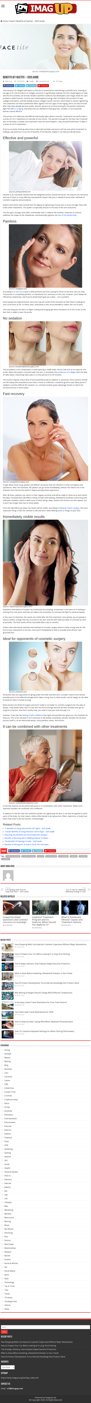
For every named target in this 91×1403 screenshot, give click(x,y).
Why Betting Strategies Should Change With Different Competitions (43, 993)
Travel (7, 1294)
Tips (6, 1290)
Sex (5, 1267)
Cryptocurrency (11, 1099)
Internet (7, 1183)
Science (7, 1259)
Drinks (7, 1107)
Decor (6, 1103)
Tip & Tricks (9, 1286)
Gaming (7, 1153)
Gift (6, 1160)
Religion (7, 1252)
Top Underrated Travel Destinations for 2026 (34, 1012)
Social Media (9, 1271)
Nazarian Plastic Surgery (69, 508)
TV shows (8, 1297)
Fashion (7, 1134)
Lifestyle (8, 1202)
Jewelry (7, 1187)
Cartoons (8, 1077)
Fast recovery (51, 856)
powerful (83, 856)
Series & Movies (11, 1263)
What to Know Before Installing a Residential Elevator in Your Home (43, 973)
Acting (7, 1050)
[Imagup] (45, 8)
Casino (7, 1080)
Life (6, 1198)
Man (6, 1206)
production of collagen (67, 372)
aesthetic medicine (13, 856)
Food (6, 1141)
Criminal (8, 1096)
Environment (9, 1122)
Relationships (10, 1248)
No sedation (63, 856)
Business (8, 1069)
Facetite (40, 856)
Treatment (5, 859)
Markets (7, 1214)
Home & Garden (11, 1172)
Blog (6, 1065)
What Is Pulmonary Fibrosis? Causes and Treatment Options (71, 919)
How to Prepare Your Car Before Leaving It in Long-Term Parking (42, 954)
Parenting (8, 1233)
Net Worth (8, 1229)
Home (5, 21)
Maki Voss (8, 81)
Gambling (8, 1149)
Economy (8, 1111)
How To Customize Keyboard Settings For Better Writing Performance (44, 1031)
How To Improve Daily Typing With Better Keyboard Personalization (44, 1022)
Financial (8, 1137)
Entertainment (10, 1118)
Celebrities (9, 1088)
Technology (9, 1282)
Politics (7, 1240)
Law (6, 1195)
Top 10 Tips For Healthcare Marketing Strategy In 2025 (76, 890)
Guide (6, 1164)
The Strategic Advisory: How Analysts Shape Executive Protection (42, 964)
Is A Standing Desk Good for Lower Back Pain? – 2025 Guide (16, 890)
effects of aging (16, 109)
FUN (6, 1145)
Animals (7, 1054)
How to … (8, 1176)
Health (12, 21)
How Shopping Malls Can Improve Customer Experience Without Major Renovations (50, 944)
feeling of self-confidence (32, 715)
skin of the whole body (67, 215)
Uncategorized (10, 1301)
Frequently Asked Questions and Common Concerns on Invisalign (15, 919)
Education (8, 1115)
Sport (6, 1275)
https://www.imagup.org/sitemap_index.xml (20, 1378)
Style (6, 1278)
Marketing (8, 1210)
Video (6, 1309)
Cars (6, 1073)
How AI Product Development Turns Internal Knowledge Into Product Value (47, 983)
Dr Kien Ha (18, 292)
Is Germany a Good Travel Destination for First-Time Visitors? (41, 1002)
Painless (74, 856)
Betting (7, 1061)
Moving (7, 1221)
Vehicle (7, 1305)
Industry (8, 1179)
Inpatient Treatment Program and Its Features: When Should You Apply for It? (44, 921)
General (7, 1157)
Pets (6, 1237)
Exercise (7, 1126)
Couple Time (9, 1092)
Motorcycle (9, 1217)
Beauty (7, 1058)
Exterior (7, 1130)
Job (5, 1191)
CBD (6, 1084)
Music (6, 1225)
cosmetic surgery (29, 856)
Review (7, 1256)
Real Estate (9, 1244)
